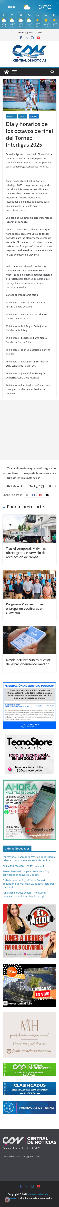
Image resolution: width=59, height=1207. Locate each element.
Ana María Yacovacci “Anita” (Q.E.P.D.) (23, 865)
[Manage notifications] (7, 1199)
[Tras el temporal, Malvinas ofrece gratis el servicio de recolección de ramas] (29, 517)
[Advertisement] (29, 430)
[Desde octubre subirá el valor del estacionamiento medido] (29, 628)
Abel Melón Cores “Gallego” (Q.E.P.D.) (29, 486)
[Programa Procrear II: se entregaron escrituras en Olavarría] (29, 572)
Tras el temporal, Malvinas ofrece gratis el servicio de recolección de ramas (26, 552)
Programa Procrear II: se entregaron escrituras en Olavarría (25, 608)
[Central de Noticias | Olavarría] (6, 72)
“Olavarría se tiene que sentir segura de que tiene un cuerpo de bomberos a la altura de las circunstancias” (31, 473)
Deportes (11, 116)
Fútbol (23, 116)
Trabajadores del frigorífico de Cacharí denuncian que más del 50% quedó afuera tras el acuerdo (28, 884)
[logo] (29, 1138)
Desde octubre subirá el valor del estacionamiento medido (28, 662)
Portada (33, 116)
